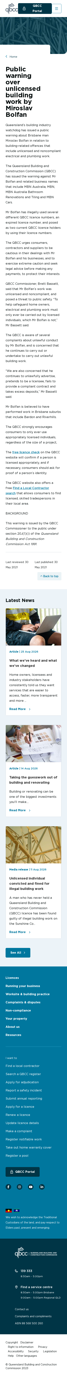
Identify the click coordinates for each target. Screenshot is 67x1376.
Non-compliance (18, 1010)
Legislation (50, 1351)
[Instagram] (19, 1187)
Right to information (21, 1346)
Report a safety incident (24, 1090)
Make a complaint (19, 1131)
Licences (12, 978)
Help (11, 1355)
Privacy (42, 1346)
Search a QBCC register (23, 1074)
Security (33, 1351)
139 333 (26, 1271)
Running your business (23, 986)
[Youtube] (31, 1187)
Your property (16, 1019)
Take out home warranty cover (29, 1147)
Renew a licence (18, 1115)
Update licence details (22, 1123)
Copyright (12, 1342)
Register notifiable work (24, 1139)
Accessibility (16, 1351)
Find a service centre (36, 1287)
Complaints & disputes (23, 1002)
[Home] (12, 8)
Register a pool (17, 1155)
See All (15, 953)
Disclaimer (26, 1342)
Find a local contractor (22, 1066)
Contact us (22, 1309)
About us (13, 1027)
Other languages (26, 1355)
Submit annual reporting (24, 1098)
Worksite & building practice (28, 994)
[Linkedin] (42, 1187)
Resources (13, 1035)
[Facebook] (8, 1187)
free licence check (26, 452)
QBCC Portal (37, 8)
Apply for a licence (20, 1106)
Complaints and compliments (33, 1316)
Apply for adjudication (22, 1082)
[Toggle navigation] (57, 8)
